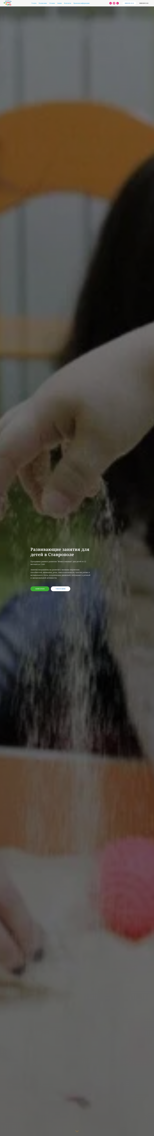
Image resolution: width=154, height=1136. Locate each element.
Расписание (43, 3)
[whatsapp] (114, 3)
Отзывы (52, 3)
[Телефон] (117, 3)
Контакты (67, 3)
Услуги (34, 3)
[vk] (110, 3)
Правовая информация (81, 3)
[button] (39, 588)
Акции (59, 3)
